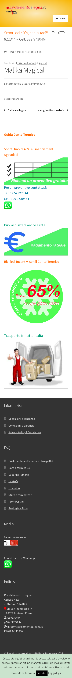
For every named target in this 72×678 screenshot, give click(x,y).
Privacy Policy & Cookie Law (25, 432)
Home (11, 51)
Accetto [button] (41, 673)
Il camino (14, 488)
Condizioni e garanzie (21, 425)
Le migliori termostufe (50, 110)
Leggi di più (55, 673)
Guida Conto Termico (19, 134)
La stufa (13, 481)
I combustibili (17, 501)
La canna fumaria (19, 474)
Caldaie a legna (17, 110)
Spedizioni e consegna (22, 418)
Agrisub (43, 63)
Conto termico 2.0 (19, 468)
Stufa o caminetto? (20, 495)
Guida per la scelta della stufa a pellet (31, 461)
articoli (20, 51)
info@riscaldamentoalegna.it (25, 626)
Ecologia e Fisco (18, 508)
